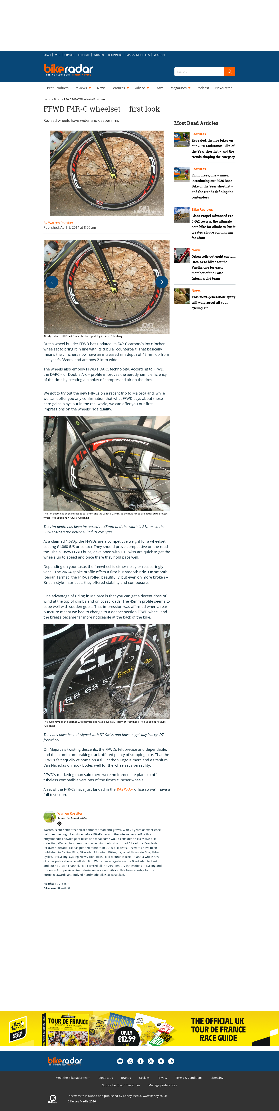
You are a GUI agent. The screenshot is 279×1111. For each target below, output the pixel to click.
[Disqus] (111, 955)
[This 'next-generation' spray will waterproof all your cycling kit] (182, 296)
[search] (229, 71)
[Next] (161, 282)
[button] (107, 289)
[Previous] (52, 282)
